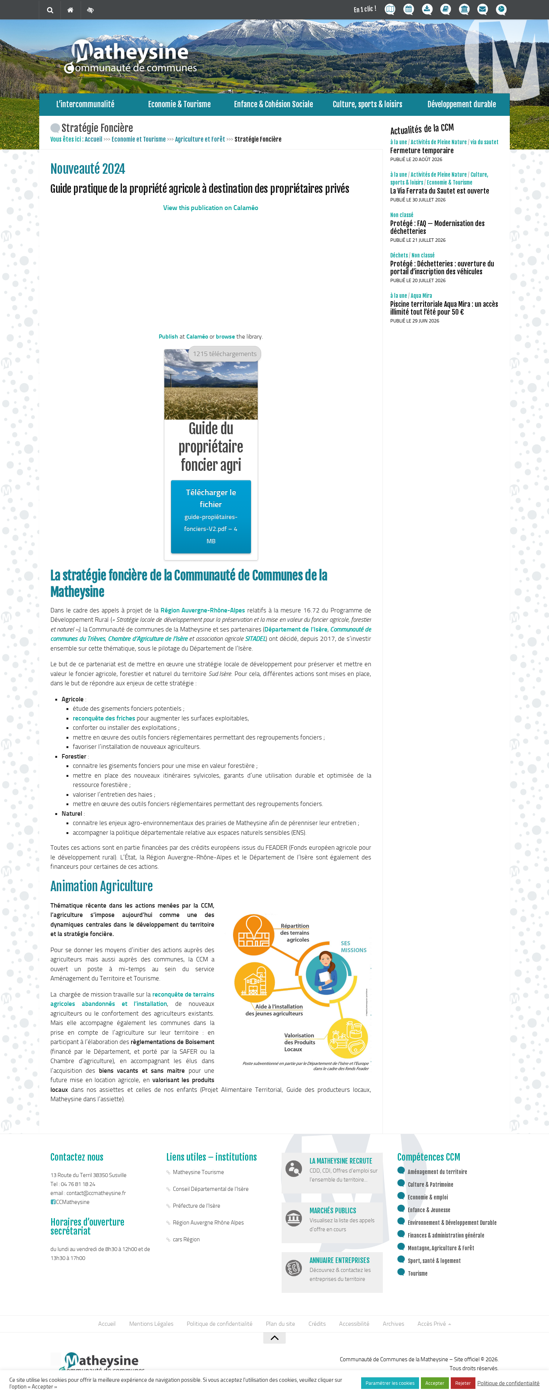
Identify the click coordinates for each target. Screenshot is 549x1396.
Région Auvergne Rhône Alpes (208, 1222)
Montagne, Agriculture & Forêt (441, 1248)
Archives (393, 1323)
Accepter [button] (434, 1383)
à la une (398, 142)
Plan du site (280, 1323)
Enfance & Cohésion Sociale (273, 104)
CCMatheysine (73, 1202)
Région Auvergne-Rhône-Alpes (203, 610)
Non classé (401, 215)
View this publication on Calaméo (210, 208)
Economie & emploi (428, 1197)
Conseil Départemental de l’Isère (211, 1189)
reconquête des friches (104, 718)
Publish (168, 336)
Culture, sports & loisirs (367, 104)
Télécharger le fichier (211, 516)
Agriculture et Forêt (200, 139)
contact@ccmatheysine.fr (96, 1193)
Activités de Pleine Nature (439, 142)
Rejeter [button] (463, 1383)
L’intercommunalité (85, 104)
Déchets (399, 255)
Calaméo (197, 336)
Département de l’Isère (295, 629)
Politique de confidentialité (219, 1323)
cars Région (186, 1239)
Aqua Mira (421, 296)
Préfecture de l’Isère (196, 1205)
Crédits (317, 1323)
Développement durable (462, 104)
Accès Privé (432, 1323)
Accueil (93, 139)
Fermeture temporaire (422, 150)
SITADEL (255, 638)
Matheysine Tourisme (198, 1172)
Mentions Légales (151, 1323)
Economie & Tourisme (179, 104)
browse (225, 336)
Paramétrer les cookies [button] (390, 1383)
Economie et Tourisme (139, 139)
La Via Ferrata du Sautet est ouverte (439, 191)
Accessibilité (354, 1323)
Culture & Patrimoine (430, 1185)
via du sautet (485, 142)
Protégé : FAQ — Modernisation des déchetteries (437, 227)
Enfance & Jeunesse (429, 1210)
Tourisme (418, 1273)
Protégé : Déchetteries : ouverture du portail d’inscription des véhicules (442, 268)
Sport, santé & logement (434, 1261)
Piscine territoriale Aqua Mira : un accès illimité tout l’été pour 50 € (444, 308)
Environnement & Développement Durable (452, 1223)
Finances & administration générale (446, 1235)
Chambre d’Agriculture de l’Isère (147, 638)
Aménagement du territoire (437, 1172)
